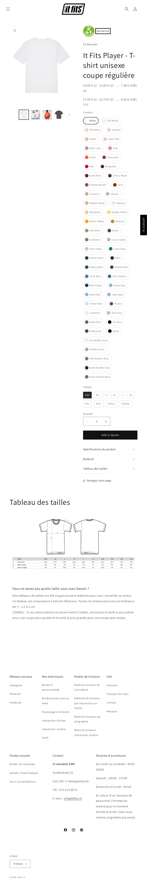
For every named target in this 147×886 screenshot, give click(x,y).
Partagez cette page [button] (99, 480)
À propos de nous (118, 694)
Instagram (16, 685)
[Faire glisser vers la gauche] (14, 114)
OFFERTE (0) (143, 225)
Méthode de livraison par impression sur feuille (87, 703)
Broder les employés (22, 764)
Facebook (16, 702)
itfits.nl (21, 877)
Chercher (112, 685)
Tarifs (45, 737)
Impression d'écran (54, 720)
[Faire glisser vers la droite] (69, 114)
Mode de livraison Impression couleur (86, 732)
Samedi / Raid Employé (24, 773)
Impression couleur (54, 729)
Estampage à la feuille (55, 712)
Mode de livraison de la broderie (87, 687)
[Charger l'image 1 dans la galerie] (24, 115)
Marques (112, 711)
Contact (111, 702)
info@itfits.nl (73, 798)
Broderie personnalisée (51, 687)
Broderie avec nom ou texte (55, 701)
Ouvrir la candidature (23, 781)
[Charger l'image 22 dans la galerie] (59, 115)
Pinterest (15, 694)
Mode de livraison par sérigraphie (87, 719)
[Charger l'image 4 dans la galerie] (47, 115)
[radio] (91, 120)
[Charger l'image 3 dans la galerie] (35, 115)
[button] (8, 9)
